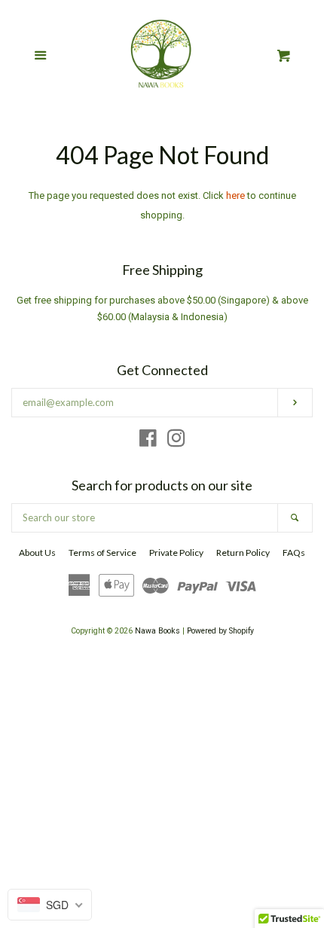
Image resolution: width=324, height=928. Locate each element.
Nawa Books (158, 631)
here (235, 195)
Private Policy (176, 552)
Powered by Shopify (220, 631)
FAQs (294, 552)
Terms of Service (102, 552)
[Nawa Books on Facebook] (148, 441)
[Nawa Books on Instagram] (176, 441)
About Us (37, 552)
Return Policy (243, 552)
